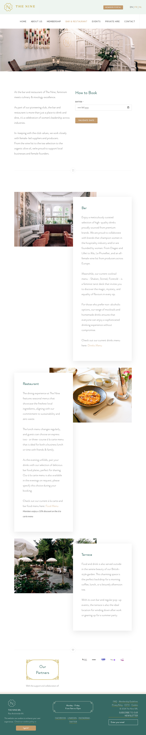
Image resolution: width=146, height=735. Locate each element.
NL (140, 7)
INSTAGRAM (84, 718)
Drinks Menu (95, 345)
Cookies (134, 705)
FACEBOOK (60, 718)
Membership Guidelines (128, 701)
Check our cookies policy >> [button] (25, 721)
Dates (79, 102)
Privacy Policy (117, 705)
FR (135, 7)
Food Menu (52, 506)
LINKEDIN (72, 718)
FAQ (115, 701)
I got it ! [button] (26, 728)
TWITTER (73, 721)
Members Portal (113, 7)
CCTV (127, 705)
